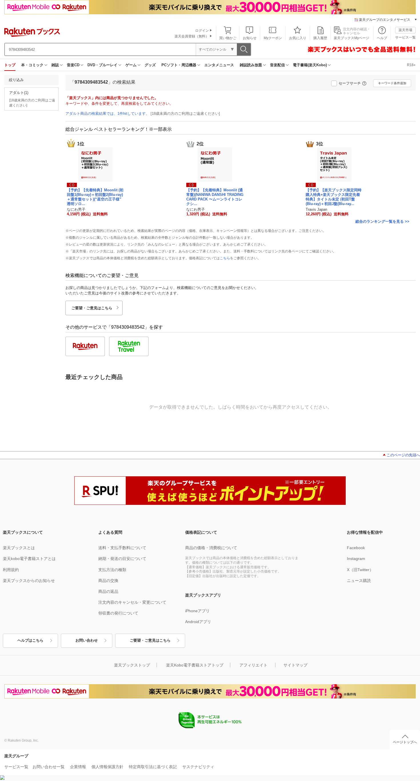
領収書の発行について (118, 613)
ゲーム (131, 65)
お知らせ (250, 38)
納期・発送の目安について (122, 558)
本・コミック (32, 65)
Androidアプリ (198, 621)
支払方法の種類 (112, 569)
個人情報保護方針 (107, 766)
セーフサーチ (350, 83)
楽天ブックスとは (19, 547)
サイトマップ (295, 665)
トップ (9, 65)
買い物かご (227, 38)
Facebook (356, 547)
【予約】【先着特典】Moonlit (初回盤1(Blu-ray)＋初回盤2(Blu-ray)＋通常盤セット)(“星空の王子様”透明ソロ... (95, 197)
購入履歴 (320, 38)
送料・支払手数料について (122, 547)
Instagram (356, 558)
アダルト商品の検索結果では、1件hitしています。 (107, 113)
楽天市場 (405, 30)
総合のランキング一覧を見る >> (382, 221)
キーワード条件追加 (392, 83)
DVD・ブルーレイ (102, 65)
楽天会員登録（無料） (192, 36)
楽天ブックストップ (132, 665)
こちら (225, 258)
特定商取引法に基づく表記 (153, 766)
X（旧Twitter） (360, 569)
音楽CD (73, 65)
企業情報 (78, 766)
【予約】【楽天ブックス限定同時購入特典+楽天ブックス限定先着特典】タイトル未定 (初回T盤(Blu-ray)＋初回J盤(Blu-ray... (333, 197)
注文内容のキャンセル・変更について (132, 602)
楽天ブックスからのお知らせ (29, 580)
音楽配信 (277, 65)
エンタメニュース (219, 65)
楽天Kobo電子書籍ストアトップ (194, 665)
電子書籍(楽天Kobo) (310, 65)
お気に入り (297, 38)
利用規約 (11, 569)
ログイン (202, 31)
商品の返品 (108, 591)
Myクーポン (273, 38)
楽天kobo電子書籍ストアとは (29, 558)
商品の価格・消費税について (211, 547)
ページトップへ (405, 742)
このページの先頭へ (403, 455)
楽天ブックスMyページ (351, 38)
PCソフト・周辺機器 (178, 65)
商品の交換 (108, 580)
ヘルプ (382, 38)
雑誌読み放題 (251, 65)
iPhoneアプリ (197, 611)
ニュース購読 (359, 580)
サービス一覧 (405, 37)
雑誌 (55, 65)
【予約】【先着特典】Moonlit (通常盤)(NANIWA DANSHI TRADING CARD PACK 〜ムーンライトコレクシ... (214, 197)
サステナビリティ (198, 766)
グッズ (150, 65)
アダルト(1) (18, 93)
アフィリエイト (253, 665)
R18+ (411, 65)
